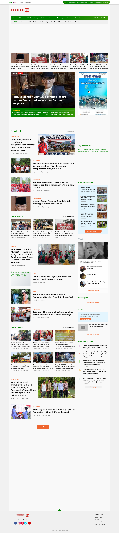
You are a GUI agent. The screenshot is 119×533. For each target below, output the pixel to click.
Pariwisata (78, 18)
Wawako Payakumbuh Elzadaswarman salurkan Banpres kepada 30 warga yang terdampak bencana (43, 366)
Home (14, 2)
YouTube (30, 525)
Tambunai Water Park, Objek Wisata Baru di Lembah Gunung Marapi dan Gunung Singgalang (88, 197)
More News (43, 427)
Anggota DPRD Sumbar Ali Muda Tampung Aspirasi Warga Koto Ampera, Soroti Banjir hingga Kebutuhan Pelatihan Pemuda (98, 66)
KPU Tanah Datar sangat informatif (94, 267)
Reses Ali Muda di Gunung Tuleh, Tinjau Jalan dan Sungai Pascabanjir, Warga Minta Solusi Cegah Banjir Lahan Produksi (88, 223)
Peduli (49, 22)
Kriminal (51, 18)
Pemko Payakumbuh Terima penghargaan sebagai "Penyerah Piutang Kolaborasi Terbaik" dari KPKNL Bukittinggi (65, 344)
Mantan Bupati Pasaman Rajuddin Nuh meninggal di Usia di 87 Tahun (20, 66)
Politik (103, 18)
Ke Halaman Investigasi (92, 302)
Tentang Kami (98, 517)
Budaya (36, 18)
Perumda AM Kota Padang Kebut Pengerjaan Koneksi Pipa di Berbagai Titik (53, 295)
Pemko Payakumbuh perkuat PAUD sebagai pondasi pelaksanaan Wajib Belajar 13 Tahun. (53, 185)
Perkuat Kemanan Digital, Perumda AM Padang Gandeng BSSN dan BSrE (52, 278)
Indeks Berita (70, 131)
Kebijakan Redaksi (100, 524)
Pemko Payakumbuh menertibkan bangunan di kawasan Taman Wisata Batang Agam (21, 344)
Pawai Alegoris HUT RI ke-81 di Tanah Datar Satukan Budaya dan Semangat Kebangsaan (79, 66)
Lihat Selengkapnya (68, 216)
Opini (42, 22)
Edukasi (85, 151)
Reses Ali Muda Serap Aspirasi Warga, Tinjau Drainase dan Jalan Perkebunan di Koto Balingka (58, 113)
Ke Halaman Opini (93, 290)
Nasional (70, 18)
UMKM (78, 22)
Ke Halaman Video (92, 334)
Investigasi (83, 298)
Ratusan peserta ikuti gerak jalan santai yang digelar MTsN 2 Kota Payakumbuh (20, 366)
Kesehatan (33, 22)
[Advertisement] (74, 10)
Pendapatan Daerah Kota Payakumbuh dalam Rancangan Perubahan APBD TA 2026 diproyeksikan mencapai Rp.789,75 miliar (87, 214)
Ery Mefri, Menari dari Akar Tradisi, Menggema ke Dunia (90, 261)
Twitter (26, 525)
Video (16, 22)
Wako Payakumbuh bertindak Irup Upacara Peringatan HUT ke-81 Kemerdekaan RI (54, 410)
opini (13, 94)
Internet (24, 22)
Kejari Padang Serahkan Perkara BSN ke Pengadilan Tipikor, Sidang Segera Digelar (88, 189)
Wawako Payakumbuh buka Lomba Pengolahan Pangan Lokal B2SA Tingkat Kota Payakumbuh (42, 344)
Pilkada (96, 18)
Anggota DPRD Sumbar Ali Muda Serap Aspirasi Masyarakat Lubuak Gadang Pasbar (27, 113)
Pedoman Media (99, 521)
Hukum (43, 18)
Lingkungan (61, 18)
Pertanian (69, 22)
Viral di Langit (91, 274)
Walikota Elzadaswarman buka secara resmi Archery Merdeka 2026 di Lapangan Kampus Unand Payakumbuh (54, 166)
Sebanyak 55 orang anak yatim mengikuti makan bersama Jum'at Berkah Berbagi (53, 313)
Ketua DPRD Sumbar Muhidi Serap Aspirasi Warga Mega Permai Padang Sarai (88, 206)
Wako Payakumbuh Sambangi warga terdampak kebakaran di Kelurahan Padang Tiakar (59, 66)
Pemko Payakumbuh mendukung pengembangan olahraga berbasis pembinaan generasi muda (87, 2)
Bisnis (29, 18)
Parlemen (88, 18)
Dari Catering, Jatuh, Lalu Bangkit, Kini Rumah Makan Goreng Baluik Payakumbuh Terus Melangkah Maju (39, 66)
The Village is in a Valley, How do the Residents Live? (98, 325)
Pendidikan (59, 22)
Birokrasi (22, 18)
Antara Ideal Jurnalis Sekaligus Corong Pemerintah (96, 282)
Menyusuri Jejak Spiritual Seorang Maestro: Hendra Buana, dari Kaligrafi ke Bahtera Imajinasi (39, 100)
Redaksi (97, 519)
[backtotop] (59, 511)
